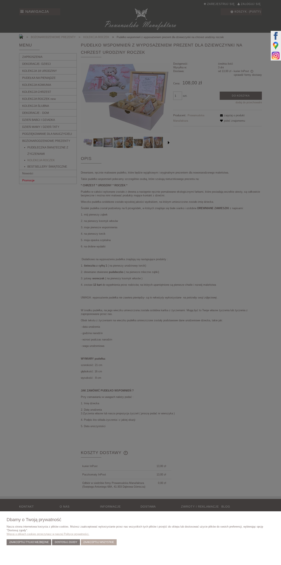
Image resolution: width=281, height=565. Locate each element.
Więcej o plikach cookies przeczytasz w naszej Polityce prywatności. (48, 534)
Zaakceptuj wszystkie (98, 542)
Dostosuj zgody (66, 542)
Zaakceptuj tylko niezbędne (29, 542)
